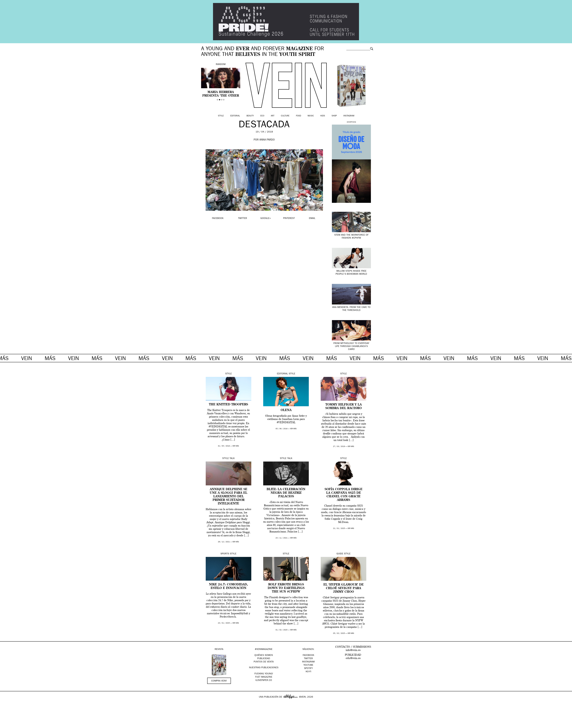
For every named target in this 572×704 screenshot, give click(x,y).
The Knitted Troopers (228, 404)
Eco (262, 116)
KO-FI (308, 672)
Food (298, 116)
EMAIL (312, 218)
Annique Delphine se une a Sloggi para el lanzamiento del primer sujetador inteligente (228, 496)
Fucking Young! (263, 674)
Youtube (308, 665)
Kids (322, 116)
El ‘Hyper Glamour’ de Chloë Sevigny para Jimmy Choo (343, 588)
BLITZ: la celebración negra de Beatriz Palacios (286, 493)
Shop (334, 116)
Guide (339, 554)
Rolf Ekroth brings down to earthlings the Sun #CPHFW (286, 588)
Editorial (235, 116)
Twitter (308, 659)
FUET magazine (263, 677)
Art (272, 116)
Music (311, 116)
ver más (235, 446)
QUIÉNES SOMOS (263, 655)
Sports (224, 554)
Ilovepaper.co (263, 680)
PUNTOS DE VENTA (264, 662)
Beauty (250, 116)
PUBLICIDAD (263, 659)
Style (221, 116)
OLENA (286, 410)
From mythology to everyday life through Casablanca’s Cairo (351, 346)
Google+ (5, 702)
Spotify (308, 668)
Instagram (348, 116)
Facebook (308, 655)
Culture (285, 116)
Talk (232, 458)
